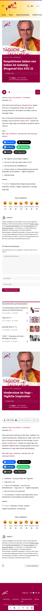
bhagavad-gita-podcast (27, 184)
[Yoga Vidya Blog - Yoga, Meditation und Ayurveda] (11, 6)
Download (26, 97)
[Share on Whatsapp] (19, 608)
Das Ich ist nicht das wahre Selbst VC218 (18, 162)
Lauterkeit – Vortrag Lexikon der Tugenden (18, 478)
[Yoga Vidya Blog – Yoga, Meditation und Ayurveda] (5, 593)
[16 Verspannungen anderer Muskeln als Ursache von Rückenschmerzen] (35, 310)
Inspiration (5, 187)
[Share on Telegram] (23, 608)
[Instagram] (36, 592)
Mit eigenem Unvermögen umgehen (16, 159)
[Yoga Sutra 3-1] (35, 320)
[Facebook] (31, 592)
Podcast (6, 57)
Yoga (7, 134)
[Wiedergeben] (4, 92)
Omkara (13, 78)
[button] (4, 6)
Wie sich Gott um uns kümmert (14, 491)
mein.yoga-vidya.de (7, 228)
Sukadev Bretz (24, 121)
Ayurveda (24, 134)
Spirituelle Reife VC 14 (9, 327)
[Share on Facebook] (10, 608)
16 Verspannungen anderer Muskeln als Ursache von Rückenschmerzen (15, 309)
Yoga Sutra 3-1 (7, 318)
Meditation (13, 134)
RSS (10, 100)
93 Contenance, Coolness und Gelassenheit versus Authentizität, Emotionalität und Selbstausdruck (20, 496)
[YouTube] (33, 592)
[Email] (27, 608)
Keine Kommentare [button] (32, 566)
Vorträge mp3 (21, 509)
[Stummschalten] (37, 92)
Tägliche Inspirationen (23, 187)
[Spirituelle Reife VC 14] (35, 329)
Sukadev (12, 187)
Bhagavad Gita (27, 105)
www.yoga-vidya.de (8, 456)
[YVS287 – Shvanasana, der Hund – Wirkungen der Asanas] (35, 338)
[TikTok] (39, 592)
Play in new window (14, 97)
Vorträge (34, 187)
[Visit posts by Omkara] (6, 79)
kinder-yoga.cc (34, 224)
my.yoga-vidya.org (29, 226)
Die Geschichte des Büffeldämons (15, 166)
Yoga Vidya (5, 190)
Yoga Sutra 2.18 (9, 482)
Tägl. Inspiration (15, 57)
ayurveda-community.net (13, 226)
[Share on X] (14, 608)
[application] (21, 92)
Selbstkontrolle (9, 175)
